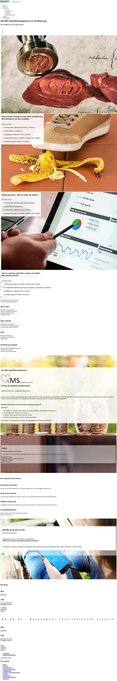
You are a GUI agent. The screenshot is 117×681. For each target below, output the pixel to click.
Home (4, 5)
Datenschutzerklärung (9, 655)
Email (2, 554)
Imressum (6, 679)
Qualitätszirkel (7, 13)
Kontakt (5, 16)
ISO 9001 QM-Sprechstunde (10, 14)
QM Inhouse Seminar (9, 669)
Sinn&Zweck (6, 17)
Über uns (5, 6)
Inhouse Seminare (8, 11)
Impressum (6, 653)
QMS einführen (7, 10)
